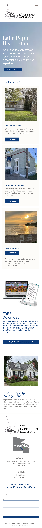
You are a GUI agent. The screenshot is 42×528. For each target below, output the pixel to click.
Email (4, 499)
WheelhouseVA (26, 525)
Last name (5, 494)
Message (5, 508)
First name (5, 490)
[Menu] (36, 4)
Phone (4, 504)
